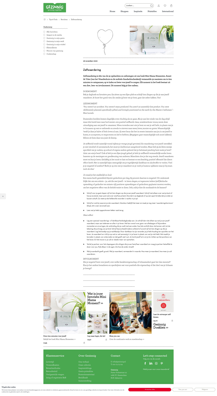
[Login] (158, 5)
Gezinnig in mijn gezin (56, 38)
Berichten (64, 19)
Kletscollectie (52, 48)
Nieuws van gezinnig (55, 51)
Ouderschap (51, 54)
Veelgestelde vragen (55, 375)
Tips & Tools (53, 19)
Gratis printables (85, 371)
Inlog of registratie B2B (56, 378)
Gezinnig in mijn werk (55, 41)
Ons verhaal (83, 362)
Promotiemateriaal (86, 375)
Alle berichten (52, 32)
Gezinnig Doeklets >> (160, 326)
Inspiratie (138, 11)
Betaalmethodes (53, 368)
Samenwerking (84, 381)
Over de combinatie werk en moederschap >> (126, 339)
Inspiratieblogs (85, 368)
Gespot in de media (54, 35)
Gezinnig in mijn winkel (56, 44)
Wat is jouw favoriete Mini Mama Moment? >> (96, 298)
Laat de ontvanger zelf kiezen (162, 315)
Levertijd (50, 362)
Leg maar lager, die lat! (96, 336)
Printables (152, 11)
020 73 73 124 (118, 364)
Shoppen (124, 11)
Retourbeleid (51, 371)
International (168, 11)
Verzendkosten (52, 365)
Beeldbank (83, 378)
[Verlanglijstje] (165, 5)
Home (112, 11)
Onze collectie (84, 365)
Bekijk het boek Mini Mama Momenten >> (59, 339)
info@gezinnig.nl (119, 362)
